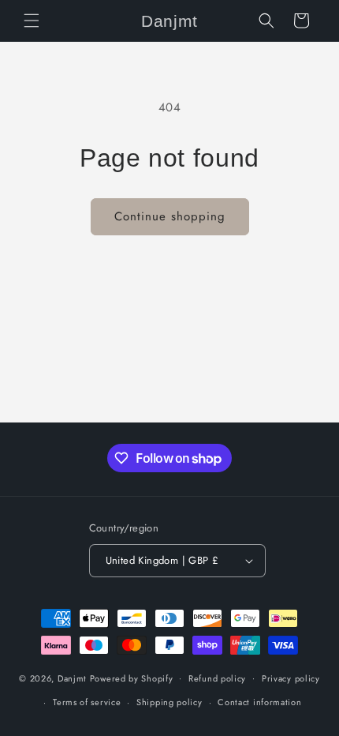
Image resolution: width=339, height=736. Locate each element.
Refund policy (217, 678)
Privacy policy (291, 678)
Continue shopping (169, 216)
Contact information (259, 702)
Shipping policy (169, 702)
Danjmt (72, 677)
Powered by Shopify (131, 677)
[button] (31, 20)
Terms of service (87, 702)
